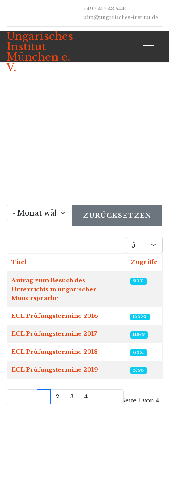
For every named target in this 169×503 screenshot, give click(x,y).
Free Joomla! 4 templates (112, 475)
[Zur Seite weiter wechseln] (100, 396)
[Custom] (22, 12)
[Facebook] (8, 12)
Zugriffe (144, 262)
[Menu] (147, 42)
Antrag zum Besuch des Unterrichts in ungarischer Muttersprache (54, 289)
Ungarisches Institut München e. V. (39, 52)
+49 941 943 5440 (106, 9)
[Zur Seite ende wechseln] (116, 396)
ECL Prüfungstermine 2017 (54, 333)
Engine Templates (101, 485)
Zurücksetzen (117, 215)
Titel (18, 262)
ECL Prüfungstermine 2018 (54, 352)
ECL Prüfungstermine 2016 (54, 316)
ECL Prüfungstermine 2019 (54, 369)
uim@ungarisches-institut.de (121, 17)
